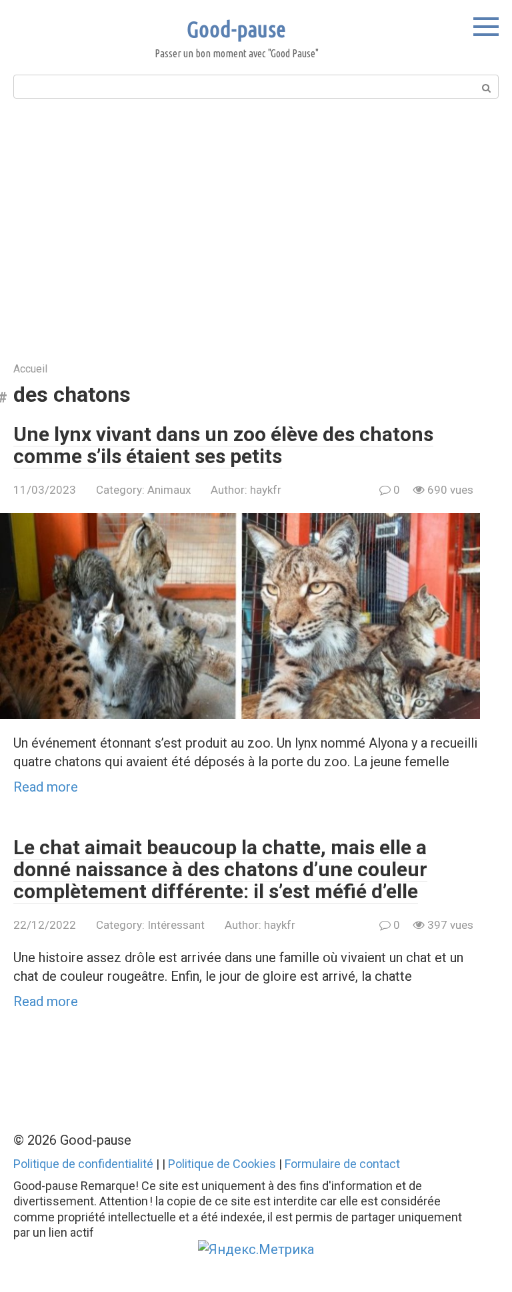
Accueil (30, 368)
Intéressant (176, 925)
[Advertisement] (256, 228)
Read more (45, 787)
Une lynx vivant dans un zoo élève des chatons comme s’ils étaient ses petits (223, 445)
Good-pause (236, 28)
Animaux (169, 489)
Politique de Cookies (222, 1164)
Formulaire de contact (342, 1164)
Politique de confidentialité (83, 1164)
